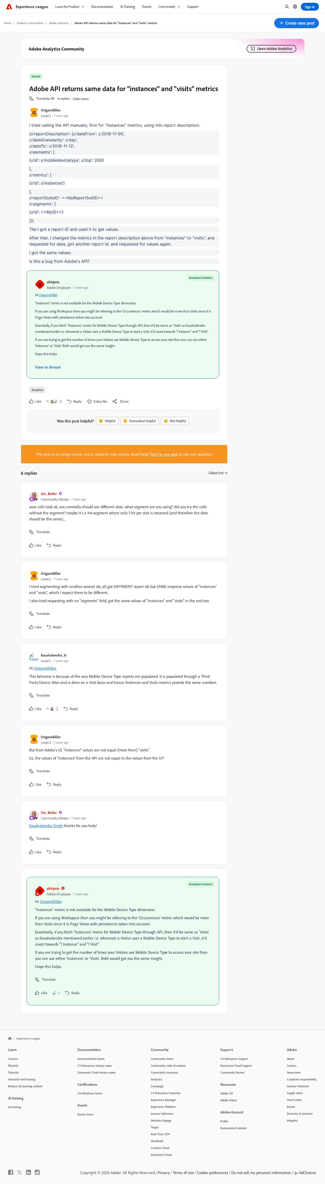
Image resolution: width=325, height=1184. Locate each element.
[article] (123, 519)
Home (7, 23)
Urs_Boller (49, 493)
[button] (296, 23)
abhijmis (53, 282)
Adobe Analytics (59, 23)
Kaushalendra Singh (46, 825)
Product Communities (30, 23)
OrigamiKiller (51, 110)
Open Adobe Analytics (274, 48)
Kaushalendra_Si (53, 655)
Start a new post (164, 454)
